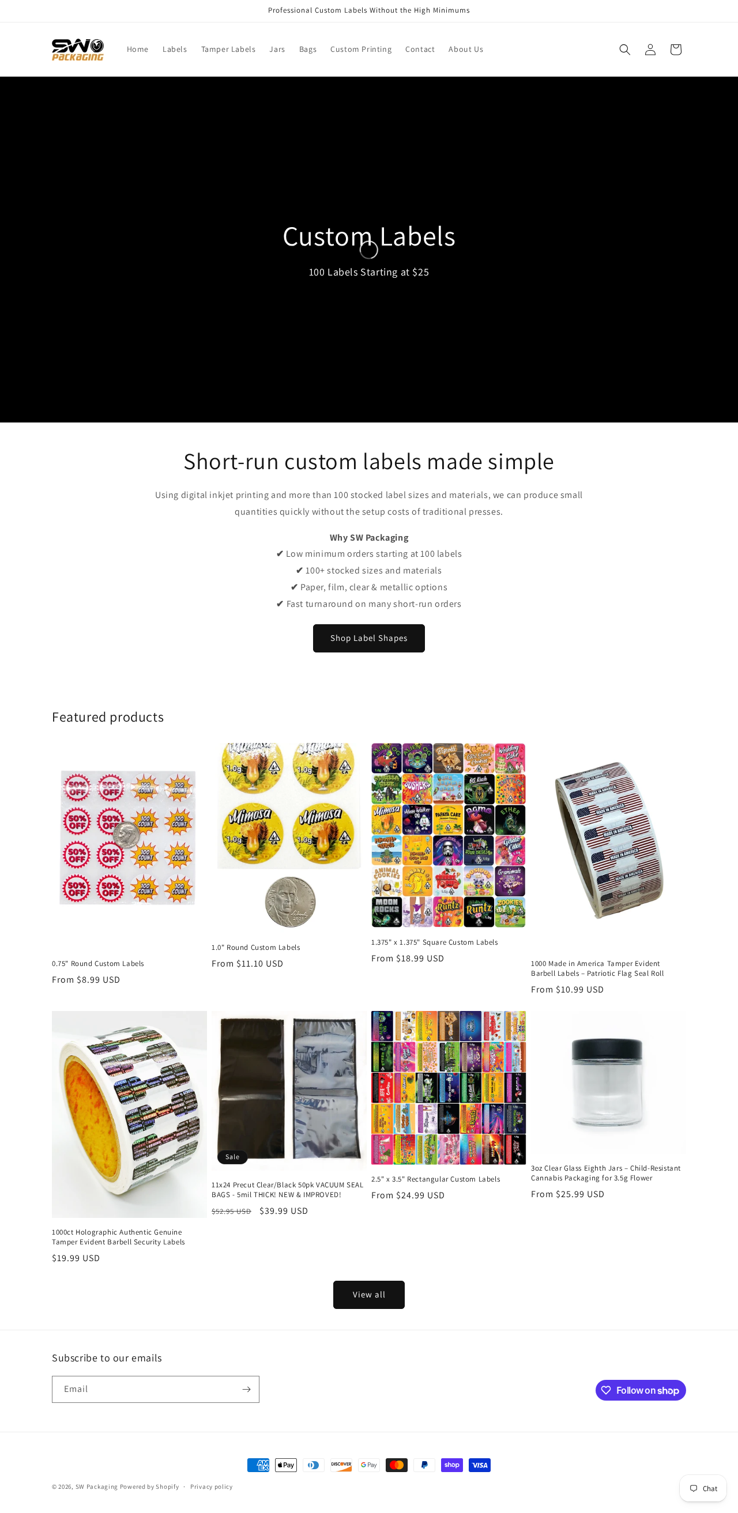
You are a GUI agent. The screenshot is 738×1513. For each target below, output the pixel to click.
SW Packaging (97, 1486)
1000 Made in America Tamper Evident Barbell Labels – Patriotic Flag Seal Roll (597, 968)
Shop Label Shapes (369, 637)
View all (369, 1294)
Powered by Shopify (149, 1486)
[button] (625, 49)
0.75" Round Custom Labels (98, 963)
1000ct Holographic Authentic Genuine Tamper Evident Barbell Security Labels (118, 1237)
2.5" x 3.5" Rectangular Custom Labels (435, 1179)
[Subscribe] (246, 1389)
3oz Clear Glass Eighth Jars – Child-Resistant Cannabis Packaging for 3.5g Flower (606, 1173)
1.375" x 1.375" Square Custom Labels (434, 942)
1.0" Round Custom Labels (256, 947)
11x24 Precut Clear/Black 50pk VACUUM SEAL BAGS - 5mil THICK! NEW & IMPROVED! (288, 1189)
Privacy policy (211, 1486)
